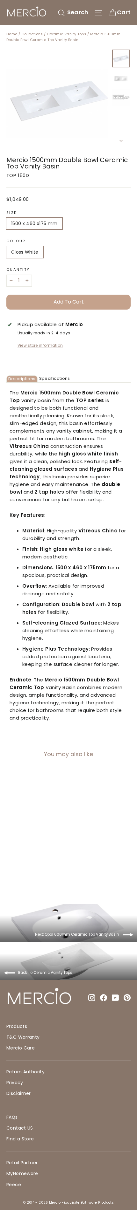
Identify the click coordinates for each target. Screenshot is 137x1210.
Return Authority (25, 1072)
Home (12, 34)
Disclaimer (18, 1093)
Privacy (14, 1082)
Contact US (19, 1128)
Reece (13, 1184)
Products (16, 1026)
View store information (40, 345)
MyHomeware (22, 1173)
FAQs (12, 1117)
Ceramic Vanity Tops (66, 34)
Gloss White (25, 252)
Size (11, 213)
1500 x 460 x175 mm (34, 223)
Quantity (18, 269)
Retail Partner (22, 1162)
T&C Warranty (23, 1037)
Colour (16, 241)
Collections (32, 34)
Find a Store (20, 1139)
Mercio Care (20, 1048)
